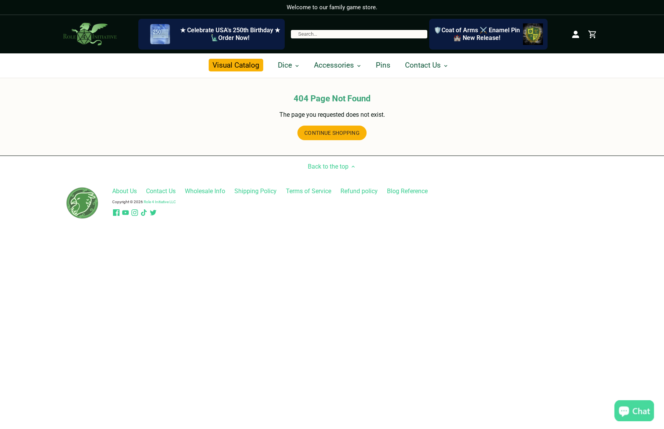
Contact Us (161, 191)
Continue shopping (331, 133)
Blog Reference (407, 191)
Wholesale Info (205, 191)
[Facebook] (116, 213)
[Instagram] (134, 213)
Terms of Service (308, 191)
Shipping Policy (255, 191)
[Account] (575, 34)
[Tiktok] (144, 213)
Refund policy (359, 191)
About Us (124, 191)
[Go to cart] (592, 34)
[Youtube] (125, 213)
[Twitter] (153, 213)
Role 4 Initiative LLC (160, 202)
